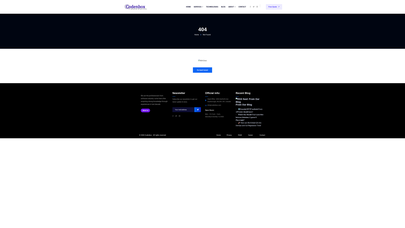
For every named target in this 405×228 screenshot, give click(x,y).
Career (250, 135)
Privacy (229, 135)
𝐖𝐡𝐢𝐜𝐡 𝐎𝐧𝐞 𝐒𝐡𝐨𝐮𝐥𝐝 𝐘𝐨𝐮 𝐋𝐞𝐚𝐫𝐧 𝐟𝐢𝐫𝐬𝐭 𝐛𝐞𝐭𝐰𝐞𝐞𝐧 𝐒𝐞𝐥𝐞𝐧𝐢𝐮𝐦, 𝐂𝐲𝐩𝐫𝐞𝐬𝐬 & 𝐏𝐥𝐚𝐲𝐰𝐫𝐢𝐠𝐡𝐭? (249, 117)
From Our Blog (244, 104)
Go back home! (202, 70)
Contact (262, 135)
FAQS (240, 135)
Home (196, 35)
